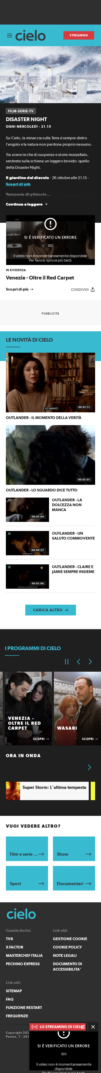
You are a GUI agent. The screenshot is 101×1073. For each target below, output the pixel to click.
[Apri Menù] (9, 35)
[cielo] (32, 35)
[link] (50, 274)
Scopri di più (18, 184)
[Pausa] (67, 662)
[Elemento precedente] (78, 662)
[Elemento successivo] (90, 662)
